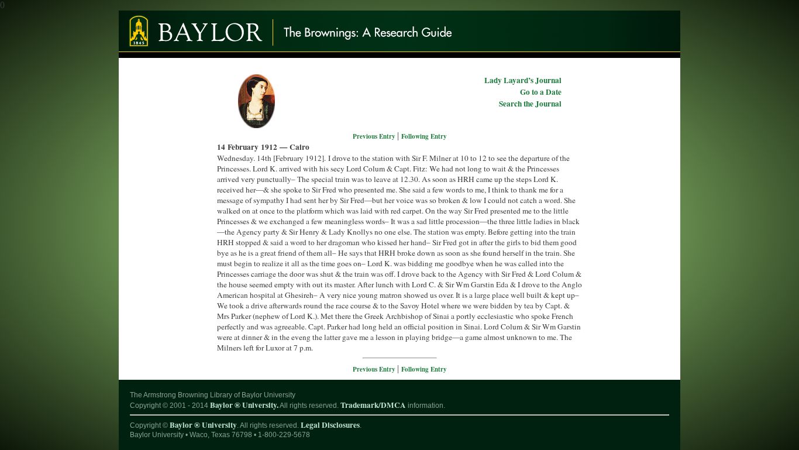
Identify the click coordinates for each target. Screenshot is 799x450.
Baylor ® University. (244, 405)
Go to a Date (541, 92)
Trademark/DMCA (373, 405)
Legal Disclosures (330, 425)
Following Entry (424, 136)
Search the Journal (530, 103)
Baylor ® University (203, 425)
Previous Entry (375, 136)
